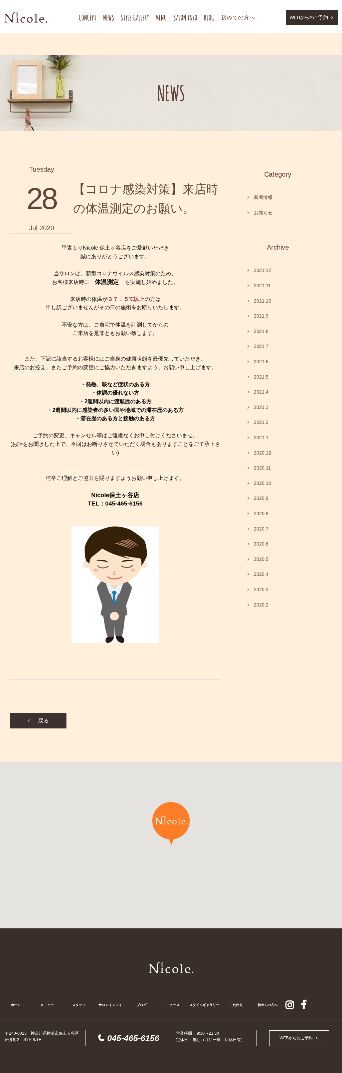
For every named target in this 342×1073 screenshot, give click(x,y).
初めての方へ (238, 17)
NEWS (108, 17)
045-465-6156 (133, 1038)
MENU (161, 17)
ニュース (173, 1005)
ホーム (16, 1005)
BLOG (209, 17)
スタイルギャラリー (204, 1005)
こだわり (236, 1005)
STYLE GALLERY (135, 17)
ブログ (142, 1005)
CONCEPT (88, 17)
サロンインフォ (110, 1005)
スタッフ (79, 1005)
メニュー (47, 1005)
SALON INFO (185, 17)
